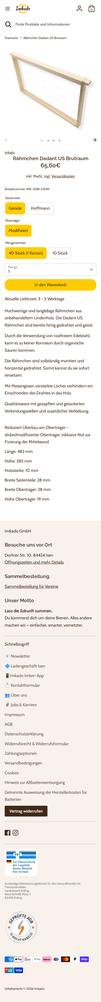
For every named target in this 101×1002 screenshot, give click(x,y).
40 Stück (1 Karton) (26, 253)
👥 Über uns (16, 695)
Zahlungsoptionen (21, 753)
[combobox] (54, 24)
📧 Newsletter (17, 656)
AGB (9, 724)
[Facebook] (7, 833)
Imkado (10, 152)
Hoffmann (40, 208)
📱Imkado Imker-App (24, 675)
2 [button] (48, 140)
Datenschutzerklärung (24, 733)
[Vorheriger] (6, 140)
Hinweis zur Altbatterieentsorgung (35, 782)
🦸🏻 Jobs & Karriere (21, 704)
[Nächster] (94, 140)
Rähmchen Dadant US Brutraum (45, 38)
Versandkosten (63, 176)
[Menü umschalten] (7, 8)
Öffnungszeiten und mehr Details (34, 562)
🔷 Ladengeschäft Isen (25, 666)
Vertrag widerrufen (26, 811)
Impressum (15, 714)
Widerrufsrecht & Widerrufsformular (37, 743)
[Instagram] (15, 833)
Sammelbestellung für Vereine (31, 586)
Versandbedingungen (23, 763)
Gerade (15, 208)
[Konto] (79, 7)
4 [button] (59, 140)
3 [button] (53, 140)
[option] (50, 90)
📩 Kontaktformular (22, 685)
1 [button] (42, 140)
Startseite (11, 38)
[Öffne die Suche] (8, 24)
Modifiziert (18, 230)
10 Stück (60, 253)
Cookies (12, 772)
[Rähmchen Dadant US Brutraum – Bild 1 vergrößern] (50, 90)
